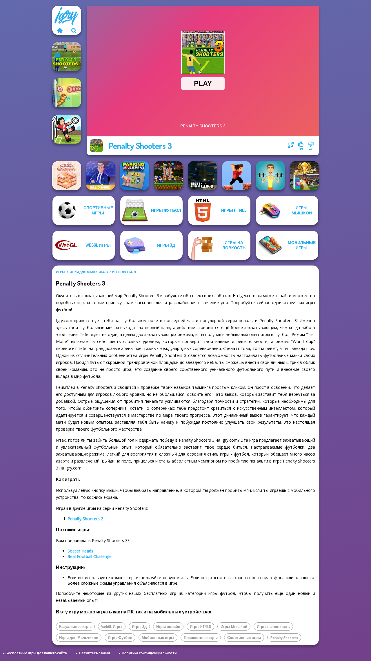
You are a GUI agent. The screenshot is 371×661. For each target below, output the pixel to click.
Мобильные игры (158, 637)
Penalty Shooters (284, 637)
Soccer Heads (80, 551)
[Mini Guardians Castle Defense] (168, 175)
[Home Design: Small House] (66, 175)
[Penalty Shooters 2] (66, 56)
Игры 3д (139, 626)
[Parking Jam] (134, 175)
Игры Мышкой (234, 626)
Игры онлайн (168, 626)
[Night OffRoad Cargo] (202, 175)
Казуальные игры (75, 626)
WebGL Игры (111, 626)
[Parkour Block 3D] (236, 175)
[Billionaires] (100, 175)
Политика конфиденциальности (149, 653)
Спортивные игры (244, 637)
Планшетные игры (201, 637)
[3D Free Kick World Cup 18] (304, 175)
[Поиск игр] (74, 30)
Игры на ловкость (273, 626)
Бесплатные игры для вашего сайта (36, 653)
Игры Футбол (124, 272)
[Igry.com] (59, 30)
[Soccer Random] (66, 129)
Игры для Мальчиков (89, 272)
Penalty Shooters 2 (85, 518)
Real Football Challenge (90, 556)
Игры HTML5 (200, 626)
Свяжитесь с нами (94, 653)
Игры (60, 272)
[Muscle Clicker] (270, 175)
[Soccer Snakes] (66, 92)
